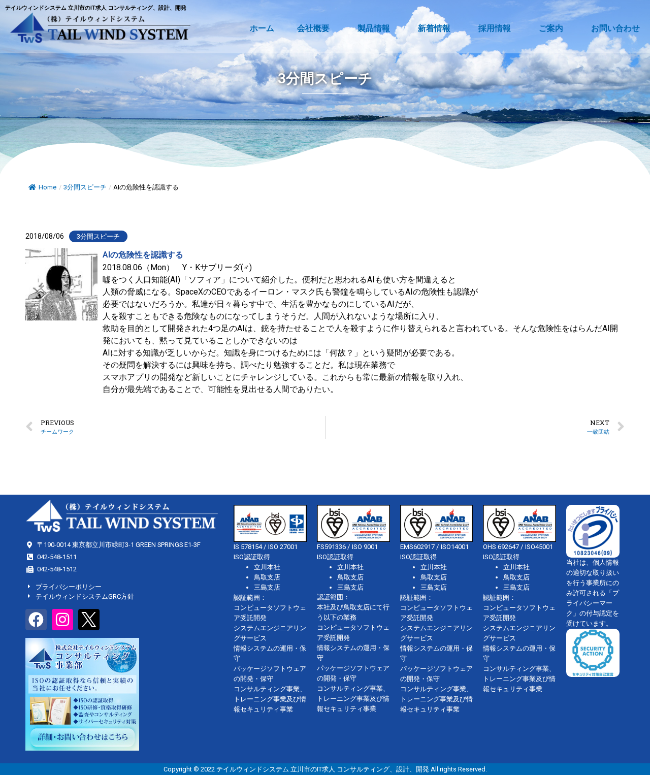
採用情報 (494, 28)
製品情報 (374, 28)
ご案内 (551, 28)
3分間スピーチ (85, 187)
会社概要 (313, 28)
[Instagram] (62, 619)
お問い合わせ (615, 28)
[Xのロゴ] (89, 619)
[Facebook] (36, 619)
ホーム (262, 28)
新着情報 (434, 28)
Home (47, 187)
